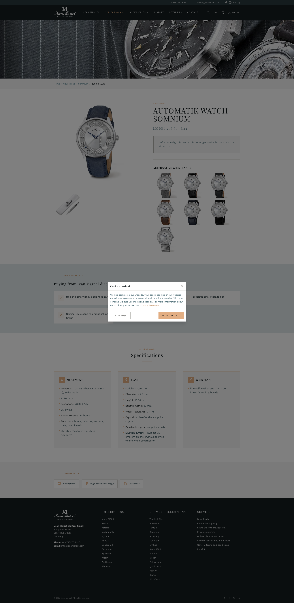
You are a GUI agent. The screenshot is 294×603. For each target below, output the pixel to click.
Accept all (173, 315)
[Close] (182, 286)
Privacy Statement (150, 305)
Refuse (122, 315)
